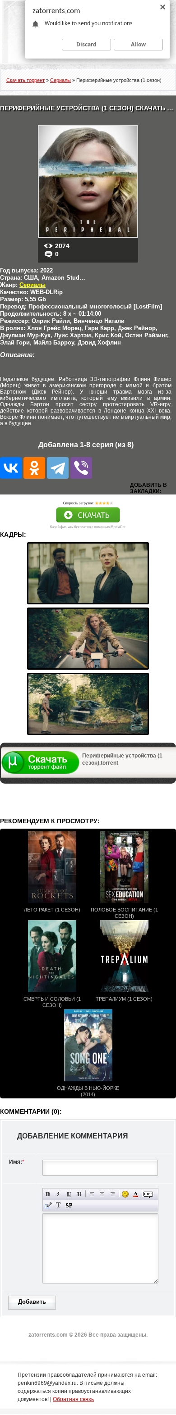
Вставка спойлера (69, 1205)
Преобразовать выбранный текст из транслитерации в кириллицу (58, 1205)
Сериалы (32, 284)
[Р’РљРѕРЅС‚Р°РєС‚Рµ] (11, 468)
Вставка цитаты (48, 1205)
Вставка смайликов (125, 1194)
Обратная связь (73, 1399)
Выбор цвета (135, 1194)
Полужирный (48, 1194)
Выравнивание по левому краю (92, 1194)
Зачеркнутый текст (79, 1194)
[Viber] (81, 468)
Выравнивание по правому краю (112, 1194)
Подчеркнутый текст (69, 1194)
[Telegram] (58, 468)
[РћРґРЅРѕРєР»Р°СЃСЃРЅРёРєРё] (34, 468)
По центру (102, 1194)
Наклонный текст (58, 1194)
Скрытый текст (148, 1194)
